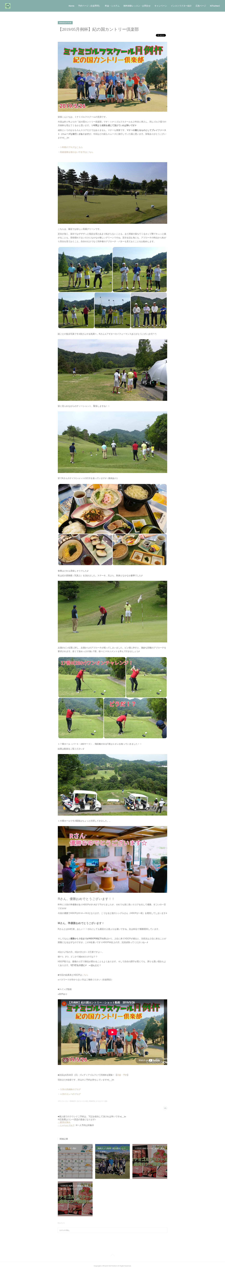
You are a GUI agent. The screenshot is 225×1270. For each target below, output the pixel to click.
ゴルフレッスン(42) (82, 1101)
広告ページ (201, 6)
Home (71, 6)
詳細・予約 (122, 1074)
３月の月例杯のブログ (70, 1089)
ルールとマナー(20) (101, 1101)
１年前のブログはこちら (71, 147)
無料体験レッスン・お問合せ (137, 6)
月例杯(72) (92, 1101)
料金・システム (112, 6)
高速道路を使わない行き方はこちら (76, 151)
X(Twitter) (215, 6)
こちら (85, 974)
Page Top (112, 1255)
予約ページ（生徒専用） (89, 6)
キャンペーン (160, 6)
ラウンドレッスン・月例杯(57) (67, 1101)
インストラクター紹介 (181, 6)
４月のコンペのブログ (70, 1093)
